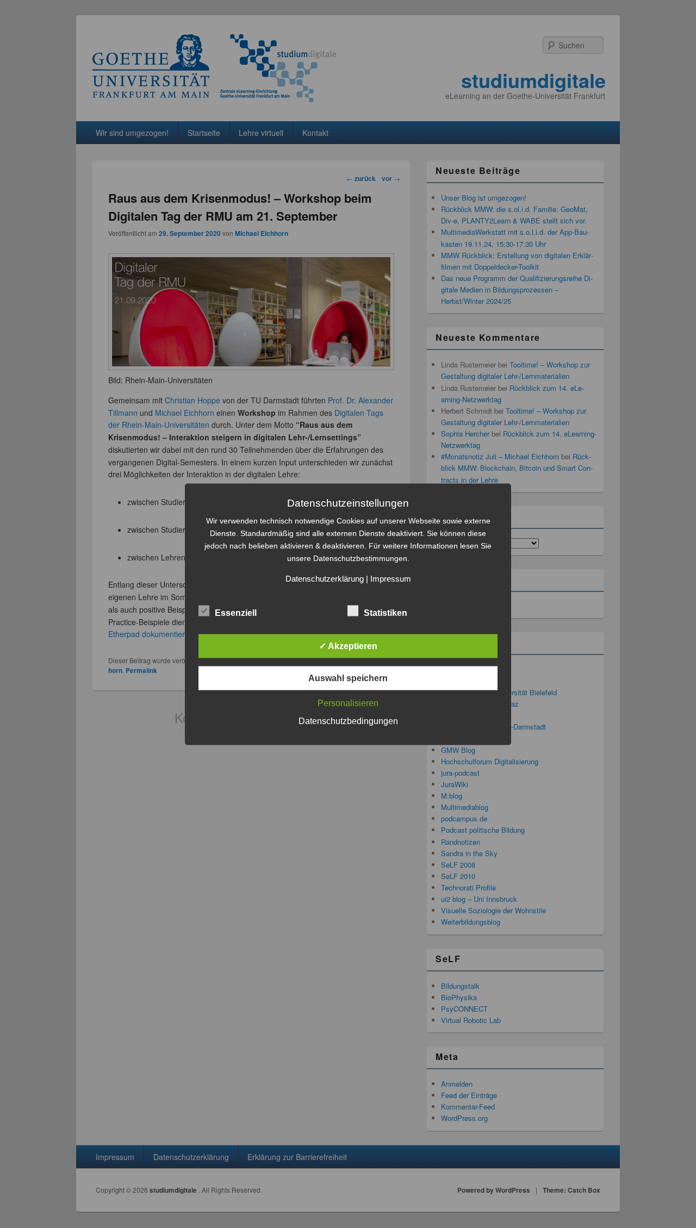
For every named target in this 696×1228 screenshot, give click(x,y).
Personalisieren (348, 702)
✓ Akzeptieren (348, 645)
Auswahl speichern (348, 677)
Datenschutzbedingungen (348, 720)
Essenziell (236, 612)
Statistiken (385, 612)
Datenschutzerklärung (324, 578)
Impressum (390, 578)
